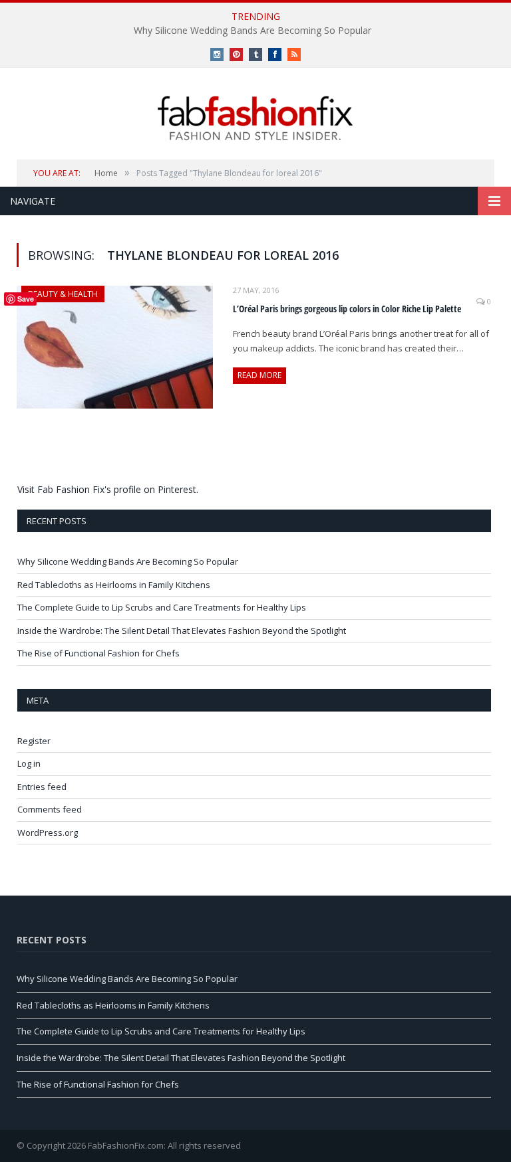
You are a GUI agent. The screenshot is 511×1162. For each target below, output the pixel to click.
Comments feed (49, 809)
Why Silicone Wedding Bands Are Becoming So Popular (252, 31)
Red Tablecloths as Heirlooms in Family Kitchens (113, 585)
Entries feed (42, 787)
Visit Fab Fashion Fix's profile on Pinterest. (107, 489)
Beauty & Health (63, 294)
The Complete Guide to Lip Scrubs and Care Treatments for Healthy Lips (161, 607)
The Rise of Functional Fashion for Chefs (98, 653)
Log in (29, 763)
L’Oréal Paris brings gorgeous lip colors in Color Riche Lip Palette (347, 308)
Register (34, 741)
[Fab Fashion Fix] (255, 118)
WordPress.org (47, 832)
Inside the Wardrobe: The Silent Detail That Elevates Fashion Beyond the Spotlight (181, 630)
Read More (259, 375)
